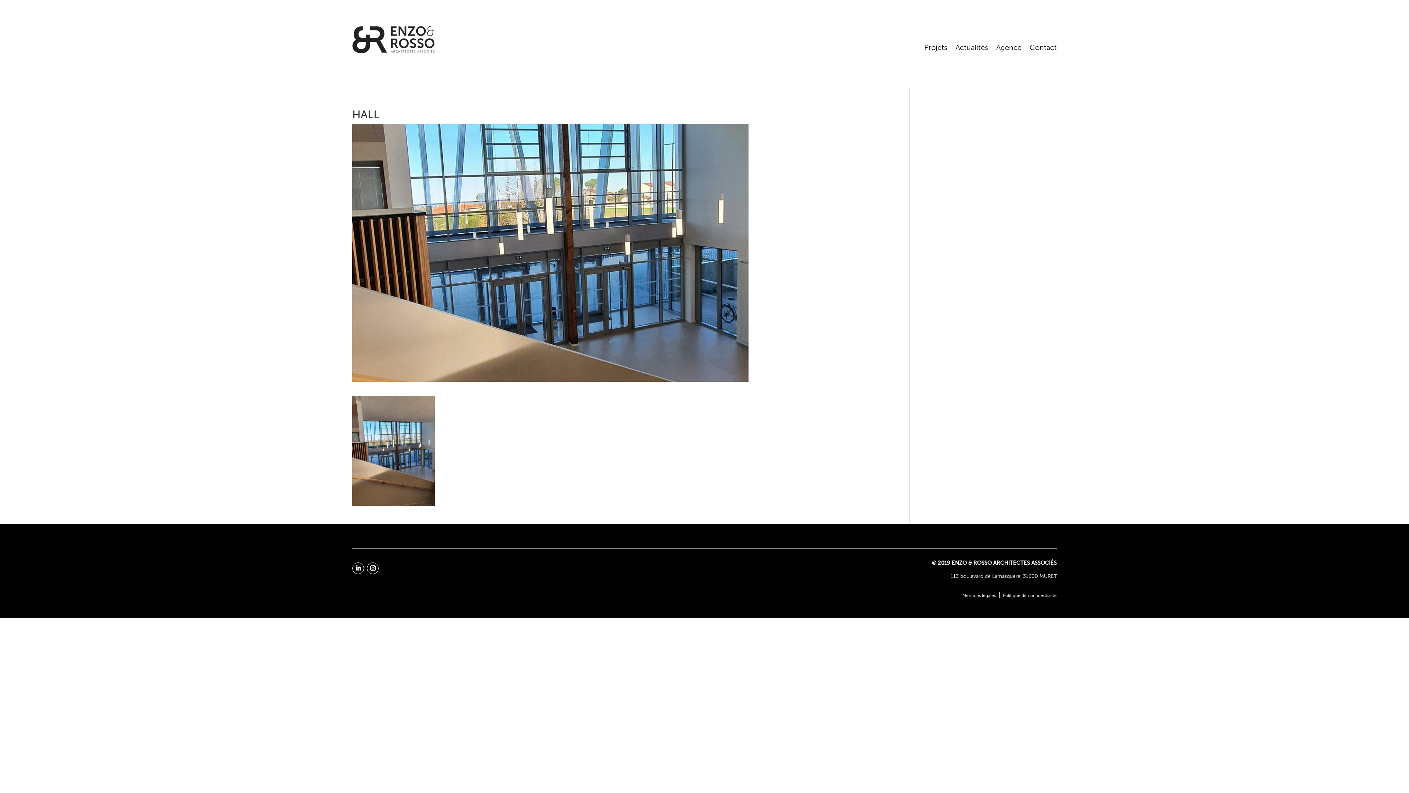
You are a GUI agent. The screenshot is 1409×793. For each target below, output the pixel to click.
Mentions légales (979, 595)
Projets (935, 47)
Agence (1009, 47)
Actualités (971, 47)
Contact (1043, 47)
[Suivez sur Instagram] (373, 568)
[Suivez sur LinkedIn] (358, 568)
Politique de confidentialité (1030, 595)
